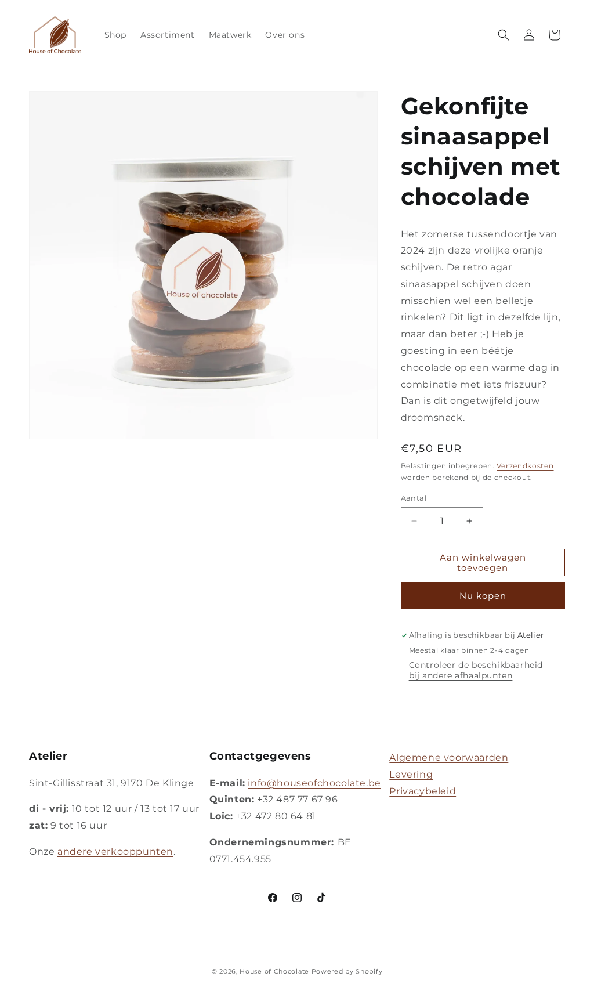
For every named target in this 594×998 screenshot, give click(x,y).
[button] (503, 35)
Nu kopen (482, 595)
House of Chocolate (274, 971)
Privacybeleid (422, 791)
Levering (411, 774)
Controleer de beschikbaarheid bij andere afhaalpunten (476, 670)
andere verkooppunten (115, 851)
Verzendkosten (525, 465)
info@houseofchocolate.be (314, 783)
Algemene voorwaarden (448, 757)
